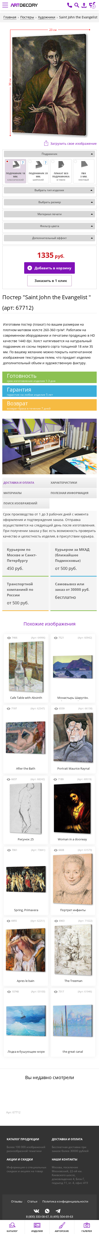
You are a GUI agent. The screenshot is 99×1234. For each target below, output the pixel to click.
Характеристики (64, 483)
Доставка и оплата (18, 483)
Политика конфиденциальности (65, 1201)
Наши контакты (64, 1159)
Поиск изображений (20, 503)
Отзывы (16, 1201)
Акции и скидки (20, 1159)
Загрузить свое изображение (73, 143)
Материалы (12, 493)
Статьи (32, 1201)
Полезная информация (69, 493)
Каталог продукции (23, 1139)
